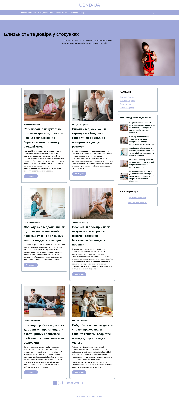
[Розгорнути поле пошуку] (154, 12)
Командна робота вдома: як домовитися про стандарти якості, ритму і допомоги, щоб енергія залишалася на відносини (44, 334)
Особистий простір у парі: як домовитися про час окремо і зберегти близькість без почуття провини (91, 235)
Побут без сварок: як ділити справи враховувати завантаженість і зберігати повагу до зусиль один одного (92, 334)
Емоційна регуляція (32, 124)
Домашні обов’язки (32, 321)
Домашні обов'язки (127, 97)
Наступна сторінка (74, 383)
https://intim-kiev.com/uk (137, 198)
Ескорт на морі (125, 104)
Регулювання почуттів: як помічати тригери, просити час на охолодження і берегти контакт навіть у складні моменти (43, 137)
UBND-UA (89, 5)
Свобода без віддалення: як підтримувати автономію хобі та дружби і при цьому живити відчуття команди (44, 233)
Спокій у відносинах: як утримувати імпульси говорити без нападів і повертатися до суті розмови (89, 137)
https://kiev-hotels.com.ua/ (137, 203)
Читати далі (32, 176)
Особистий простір (32, 222)
